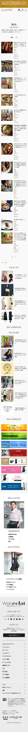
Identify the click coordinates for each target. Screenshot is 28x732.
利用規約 (17, 712)
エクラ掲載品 (9, 584)
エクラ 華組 (5, 659)
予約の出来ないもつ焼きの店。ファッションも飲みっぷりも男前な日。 (20, 62)
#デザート (15, 118)
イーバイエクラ (10, 589)
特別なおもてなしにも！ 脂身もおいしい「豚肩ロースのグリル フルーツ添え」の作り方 (20, 45)
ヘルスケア (5, 653)
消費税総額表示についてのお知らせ (8, 713)
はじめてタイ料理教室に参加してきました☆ (20, 111)
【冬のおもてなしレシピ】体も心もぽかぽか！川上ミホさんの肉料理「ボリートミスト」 (20, 146)
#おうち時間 (16, 117)
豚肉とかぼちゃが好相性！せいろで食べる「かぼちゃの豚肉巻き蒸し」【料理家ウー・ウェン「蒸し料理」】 (20, 203)
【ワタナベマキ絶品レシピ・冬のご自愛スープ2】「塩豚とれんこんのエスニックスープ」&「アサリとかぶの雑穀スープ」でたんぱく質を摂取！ (20, 237)
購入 (9, 541)
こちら (12, 706)
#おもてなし (16, 54)
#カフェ (15, 103)
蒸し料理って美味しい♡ (19, 219)
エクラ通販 (5, 674)
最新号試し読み (12, 534)
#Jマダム (15, 68)
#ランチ (15, 102)
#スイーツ (15, 194)
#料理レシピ (16, 153)
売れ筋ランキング (10, 582)
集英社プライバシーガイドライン (8, 712)
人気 (16, 37)
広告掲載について (5, 710)
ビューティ (5, 650)
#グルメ (15, 50)
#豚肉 (15, 49)
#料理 (15, 116)
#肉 (14, 53)
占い (3, 668)
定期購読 (10, 536)
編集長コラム (6, 665)
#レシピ (15, 137)
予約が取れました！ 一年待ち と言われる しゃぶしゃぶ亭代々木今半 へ (20, 79)
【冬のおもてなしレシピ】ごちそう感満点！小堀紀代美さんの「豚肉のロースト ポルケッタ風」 (20, 165)
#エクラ (15, 71)
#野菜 (15, 211)
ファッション (6, 647)
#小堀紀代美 (16, 174)
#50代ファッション (17, 67)
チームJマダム (6, 662)
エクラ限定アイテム (11, 587)
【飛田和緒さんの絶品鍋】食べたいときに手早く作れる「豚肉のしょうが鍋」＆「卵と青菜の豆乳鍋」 (20, 128)
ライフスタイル (6, 656)
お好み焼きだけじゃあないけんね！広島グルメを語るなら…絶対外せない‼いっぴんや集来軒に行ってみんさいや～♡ (20, 184)
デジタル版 (11, 539)
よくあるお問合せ (13, 710)
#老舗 (15, 88)
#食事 (15, 85)
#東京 (15, 84)
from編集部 (6, 677)
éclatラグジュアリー (8, 644)
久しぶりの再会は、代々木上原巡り (20, 95)
